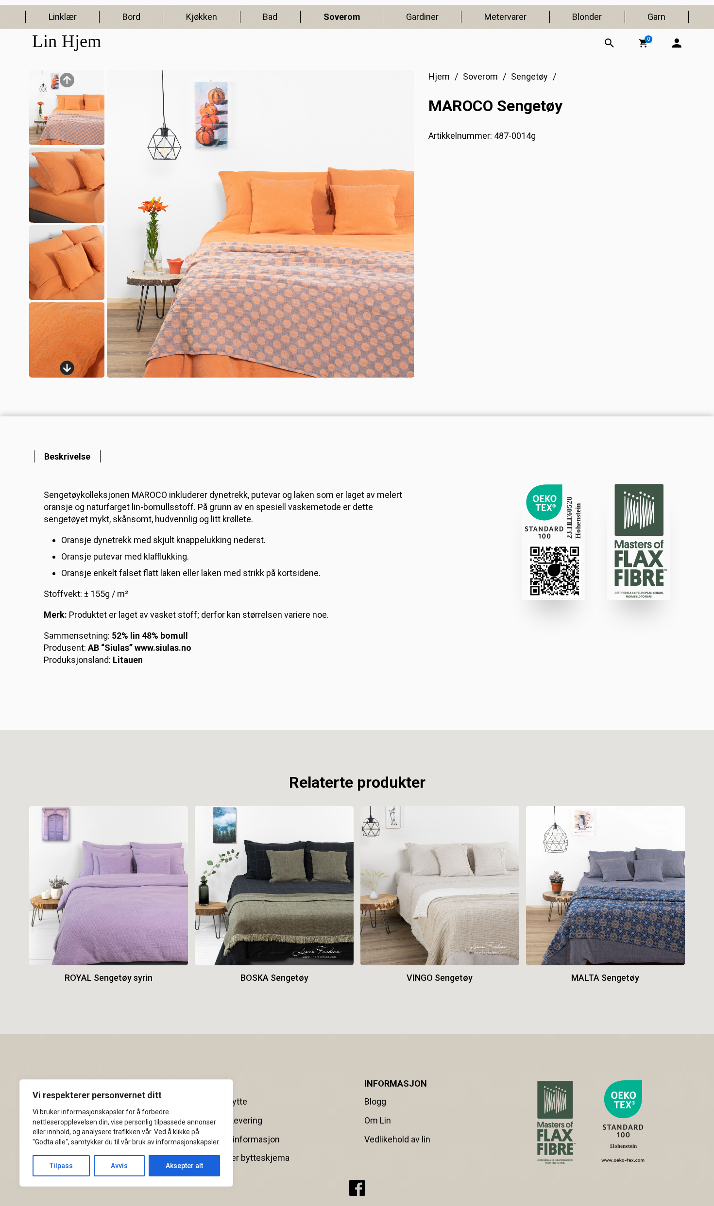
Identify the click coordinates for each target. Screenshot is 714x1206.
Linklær (63, 17)
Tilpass (61, 1166)
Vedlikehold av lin (397, 1139)
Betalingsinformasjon (238, 1139)
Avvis (119, 1166)
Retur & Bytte (222, 1101)
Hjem (439, 76)
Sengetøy (529, 76)
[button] (643, 43)
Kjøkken (201, 17)
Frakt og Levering (229, 1120)
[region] (126, 1133)
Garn (656, 17)
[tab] (67, 456)
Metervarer (505, 17)
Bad (270, 17)
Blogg (375, 1101)
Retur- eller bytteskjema (243, 1158)
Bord (131, 17)
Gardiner (422, 17)
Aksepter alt (184, 1166)
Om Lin (377, 1120)
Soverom (341, 17)
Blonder (587, 17)
